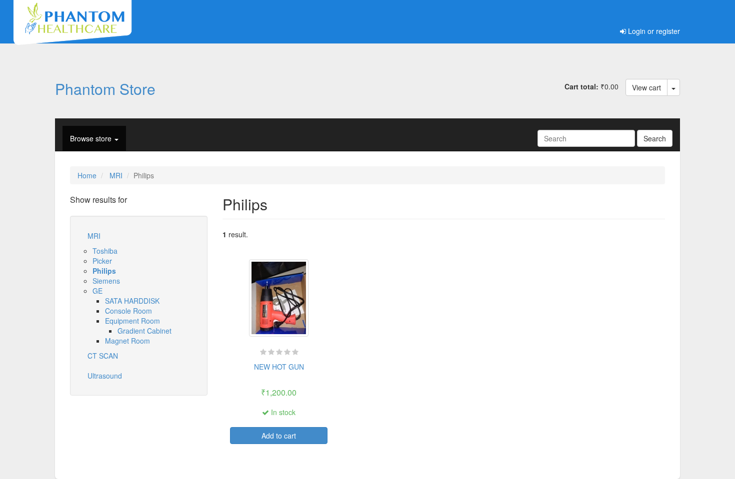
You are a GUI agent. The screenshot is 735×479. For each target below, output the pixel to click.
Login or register (653, 31)
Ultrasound (105, 376)
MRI (116, 175)
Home (87, 175)
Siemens (106, 281)
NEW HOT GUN (279, 367)
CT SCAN (103, 356)
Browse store (92, 138)
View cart (646, 87)
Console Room (128, 311)
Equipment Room (132, 321)
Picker (102, 261)
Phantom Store (105, 88)
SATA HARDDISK (132, 301)
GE (97, 291)
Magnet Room (127, 341)
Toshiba (105, 251)
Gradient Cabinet (145, 331)
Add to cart (279, 436)
